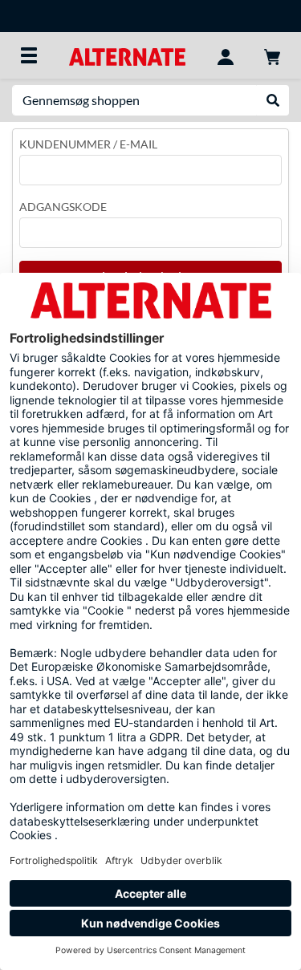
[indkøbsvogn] (272, 55)
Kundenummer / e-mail (88, 144)
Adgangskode (63, 206)
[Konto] (225, 55)
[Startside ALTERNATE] (127, 55)
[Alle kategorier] (29, 55)
